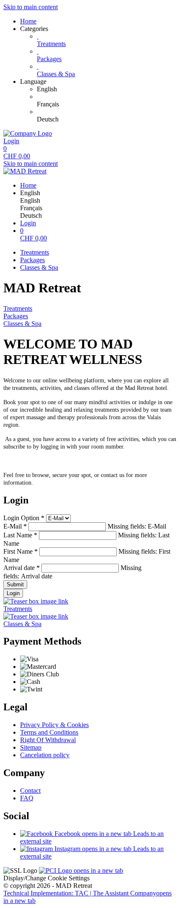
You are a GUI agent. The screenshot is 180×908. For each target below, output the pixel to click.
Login (13, 593)
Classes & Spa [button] (22, 623)
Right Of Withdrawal (48, 739)
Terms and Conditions (49, 732)
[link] (107, 89)
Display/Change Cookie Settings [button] (46, 878)
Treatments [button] (17, 608)
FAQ (26, 798)
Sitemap (30, 747)
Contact (30, 790)
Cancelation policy (44, 754)
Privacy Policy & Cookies (54, 724)
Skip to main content (30, 6)
